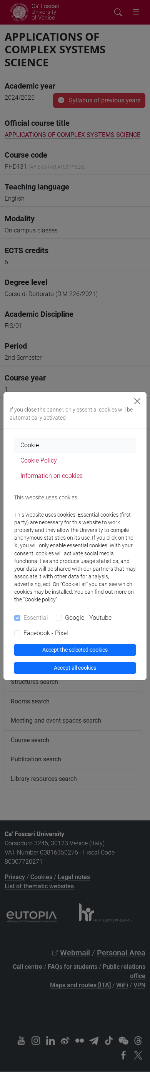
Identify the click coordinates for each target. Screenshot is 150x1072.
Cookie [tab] (29, 445)
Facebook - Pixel (45, 633)
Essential (35, 617)
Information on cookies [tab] (51, 475)
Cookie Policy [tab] (38, 460)
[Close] (137, 401)
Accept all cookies (75, 668)
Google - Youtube (88, 617)
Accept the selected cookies (75, 650)
